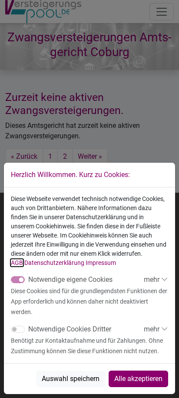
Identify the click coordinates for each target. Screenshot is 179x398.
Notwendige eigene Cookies (70, 279)
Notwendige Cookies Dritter (69, 329)
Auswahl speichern (70, 379)
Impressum (101, 262)
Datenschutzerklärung (54, 262)
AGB (17, 262)
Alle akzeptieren (138, 379)
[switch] (18, 329)
